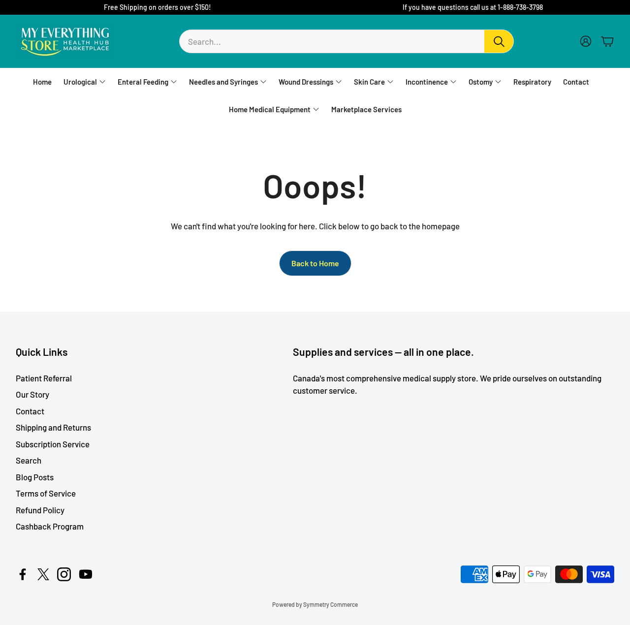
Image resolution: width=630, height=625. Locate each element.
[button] (346, 41)
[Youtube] (86, 574)
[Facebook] (23, 574)
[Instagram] (64, 574)
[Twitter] (43, 574)
